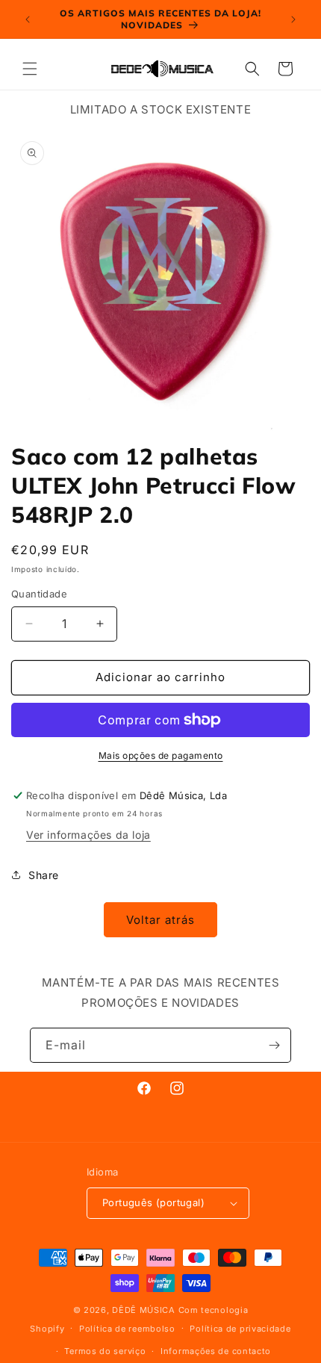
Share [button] (43, 875)
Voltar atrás (160, 920)
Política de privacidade (240, 1328)
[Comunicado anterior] (27, 19)
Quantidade (39, 594)
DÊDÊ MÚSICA (143, 1310)
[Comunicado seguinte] (293, 19)
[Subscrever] (274, 1045)
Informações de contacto (215, 1351)
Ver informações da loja (88, 834)
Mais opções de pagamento (161, 755)
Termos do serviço (105, 1351)
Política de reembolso (127, 1328)
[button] (29, 68)
